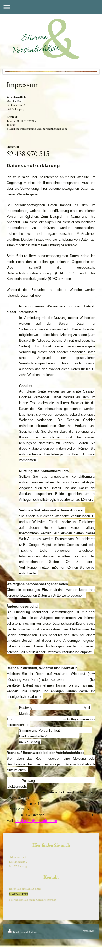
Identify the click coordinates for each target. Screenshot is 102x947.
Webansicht (88, 930)
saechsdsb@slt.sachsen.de (36, 821)
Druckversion (20, 932)
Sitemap (33, 932)
